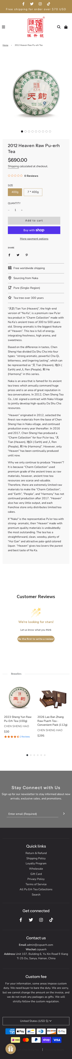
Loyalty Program (36, 863)
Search (36, 895)
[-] (9, 210)
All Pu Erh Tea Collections (36, 889)
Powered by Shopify (54, 1049)
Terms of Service (36, 884)
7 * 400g (33, 192)
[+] (22, 210)
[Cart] (65, 27)
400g (15, 192)
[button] (22, 131)
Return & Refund (36, 853)
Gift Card (36, 874)
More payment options (34, 239)
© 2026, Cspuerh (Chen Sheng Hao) (22, 1049)
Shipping (13, 166)
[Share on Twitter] (18, 255)
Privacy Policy (36, 879)
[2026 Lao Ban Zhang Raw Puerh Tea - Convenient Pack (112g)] (52, 697)
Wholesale (36, 869)
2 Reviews (25, 736)
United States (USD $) (34, 1021)
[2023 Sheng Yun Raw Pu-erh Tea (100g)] (19, 697)
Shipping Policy (36, 858)
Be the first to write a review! (36, 639)
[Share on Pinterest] (27, 255)
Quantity (14, 203)
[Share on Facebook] (9, 255)
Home (5, 45)
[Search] (58, 27)
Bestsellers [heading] (16, 674)
